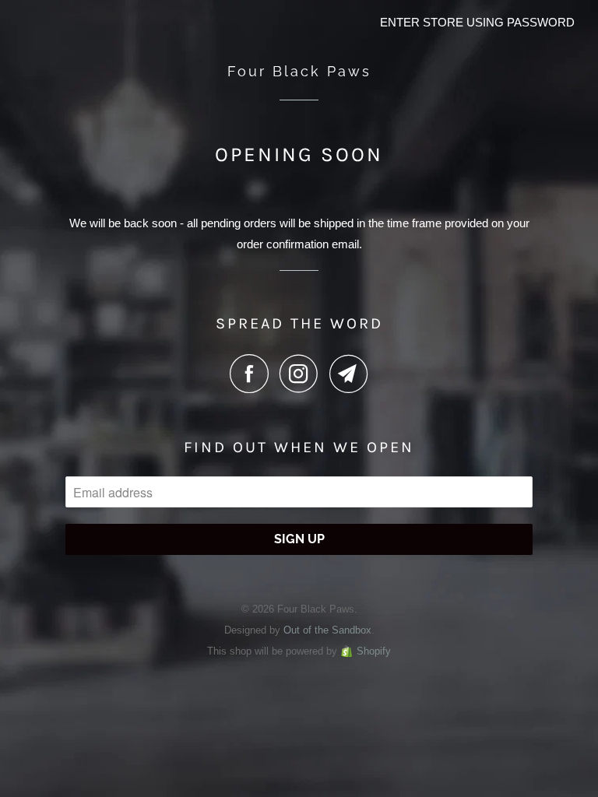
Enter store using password (477, 22)
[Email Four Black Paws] (348, 373)
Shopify (374, 651)
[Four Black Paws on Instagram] (303, 373)
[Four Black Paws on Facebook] (253, 373)
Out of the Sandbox (327, 630)
